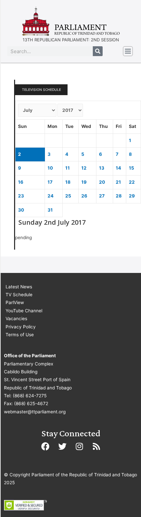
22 (132, 182)
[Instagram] (79, 446)
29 (132, 195)
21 (118, 182)
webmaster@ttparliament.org (35, 411)
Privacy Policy (21, 326)
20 (102, 182)
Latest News (19, 286)
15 (131, 168)
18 (67, 182)
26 (84, 195)
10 (50, 168)
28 (119, 195)
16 (20, 182)
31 (50, 210)
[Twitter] (62, 446)
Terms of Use (20, 334)
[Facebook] (45, 446)
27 (102, 195)
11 (67, 168)
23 (21, 195)
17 (50, 182)
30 (21, 210)
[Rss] (96, 446)
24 (50, 195)
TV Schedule (19, 294)
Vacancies (16, 318)
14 (118, 168)
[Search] (98, 51)
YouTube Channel (24, 310)
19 (84, 182)
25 (68, 195)
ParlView (15, 302)
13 (101, 168)
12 (84, 168)
